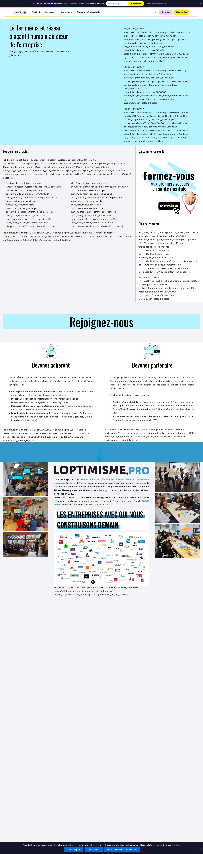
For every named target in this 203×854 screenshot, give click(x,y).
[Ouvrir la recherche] (155, 12)
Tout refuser (93, 849)
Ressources (50, 12)
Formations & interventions (89, 12)
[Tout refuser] (200, 848)
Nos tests (36, 12)
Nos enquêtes (67, 12)
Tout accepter (73, 849)
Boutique (166, 12)
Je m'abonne (135, 4)
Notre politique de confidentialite (122, 849)
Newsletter (181, 12)
